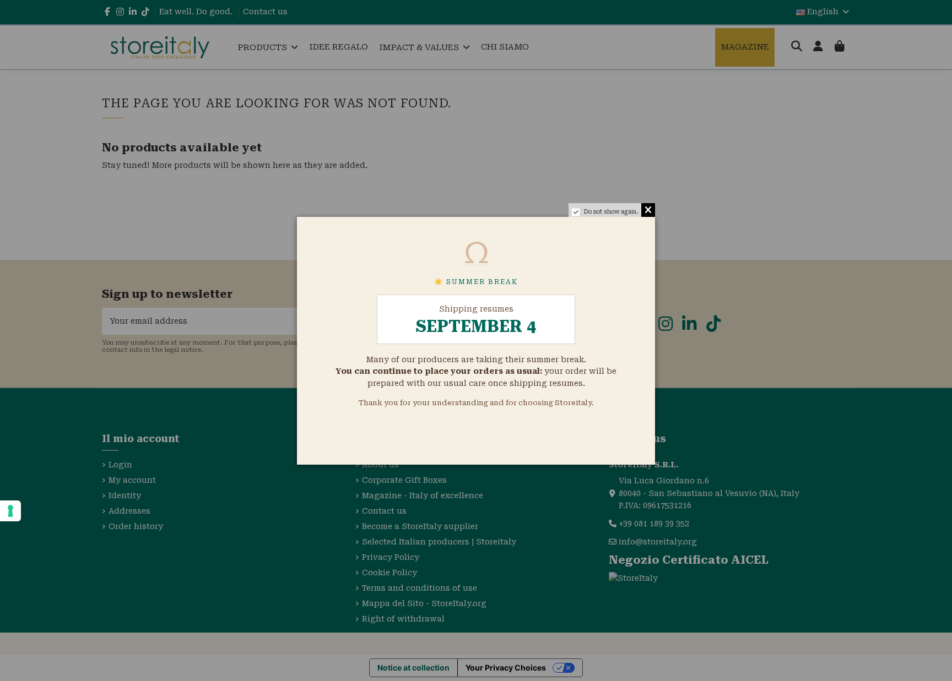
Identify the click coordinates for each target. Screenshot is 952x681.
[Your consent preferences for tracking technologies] (10, 510)
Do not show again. (611, 212)
